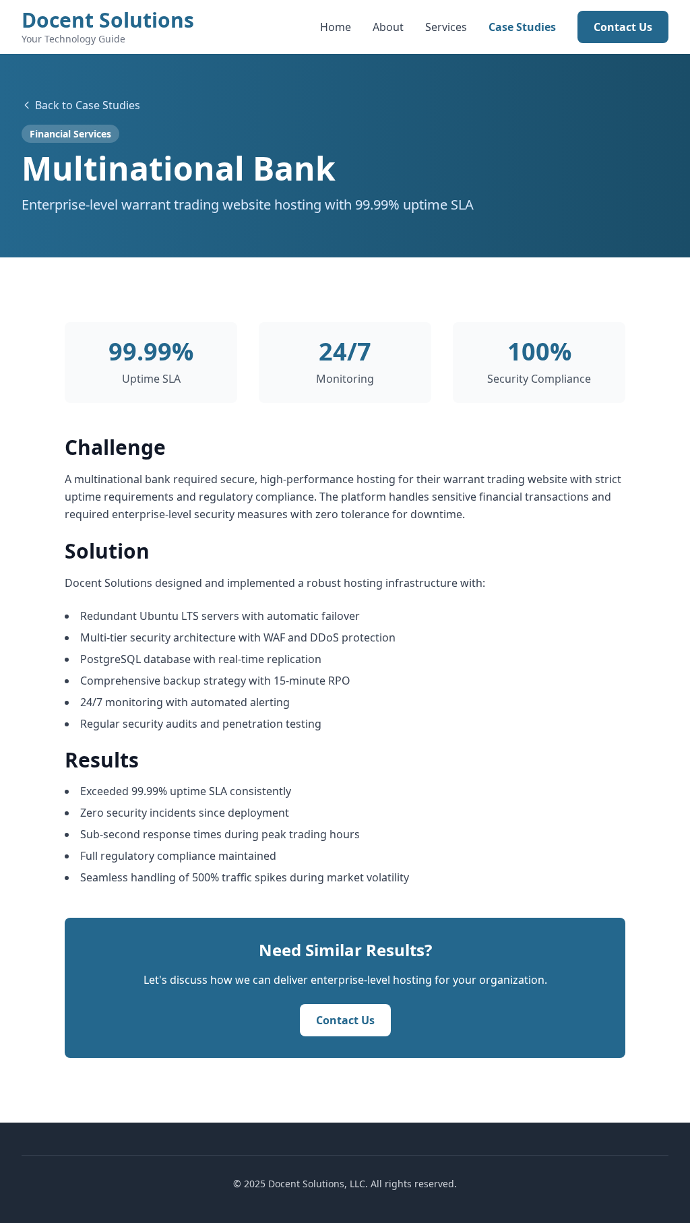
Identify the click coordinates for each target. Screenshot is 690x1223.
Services (446, 27)
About (388, 27)
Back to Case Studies (87, 105)
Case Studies (522, 27)
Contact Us (623, 27)
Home (335, 27)
